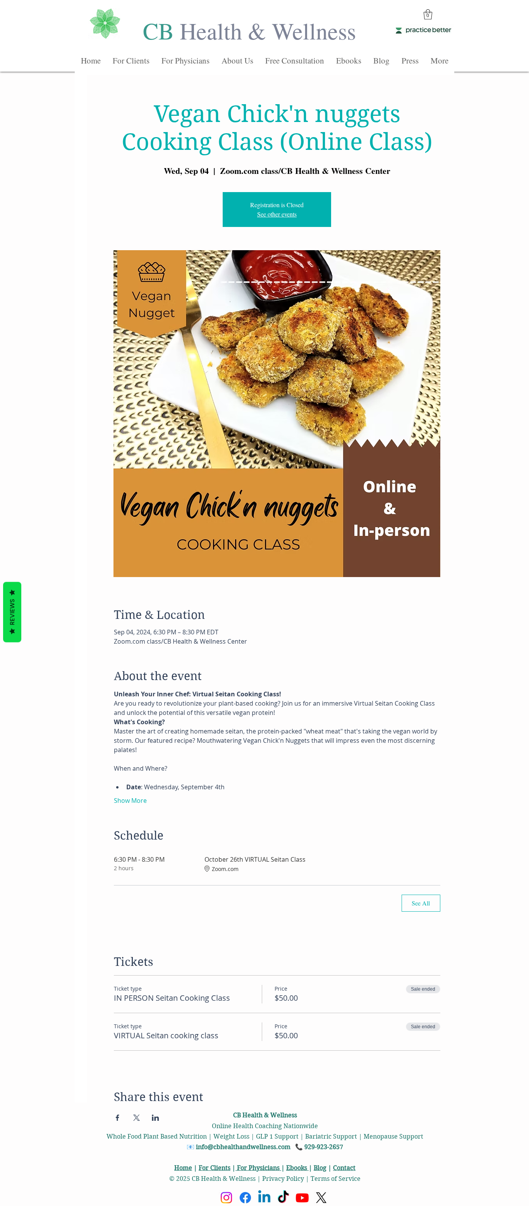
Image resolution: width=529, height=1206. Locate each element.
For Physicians (258, 1168)
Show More (130, 800)
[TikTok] (283, 1197)
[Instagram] (226, 1197)
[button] (428, 14)
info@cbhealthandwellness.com (243, 1147)
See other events (277, 214)
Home (183, 1168)
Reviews (12, 612)
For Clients (214, 1168)
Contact (344, 1168)
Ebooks (297, 1168)
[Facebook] (245, 1197)
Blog (320, 1168)
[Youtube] (302, 1197)
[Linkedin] (264, 1197)
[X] (321, 1197)
